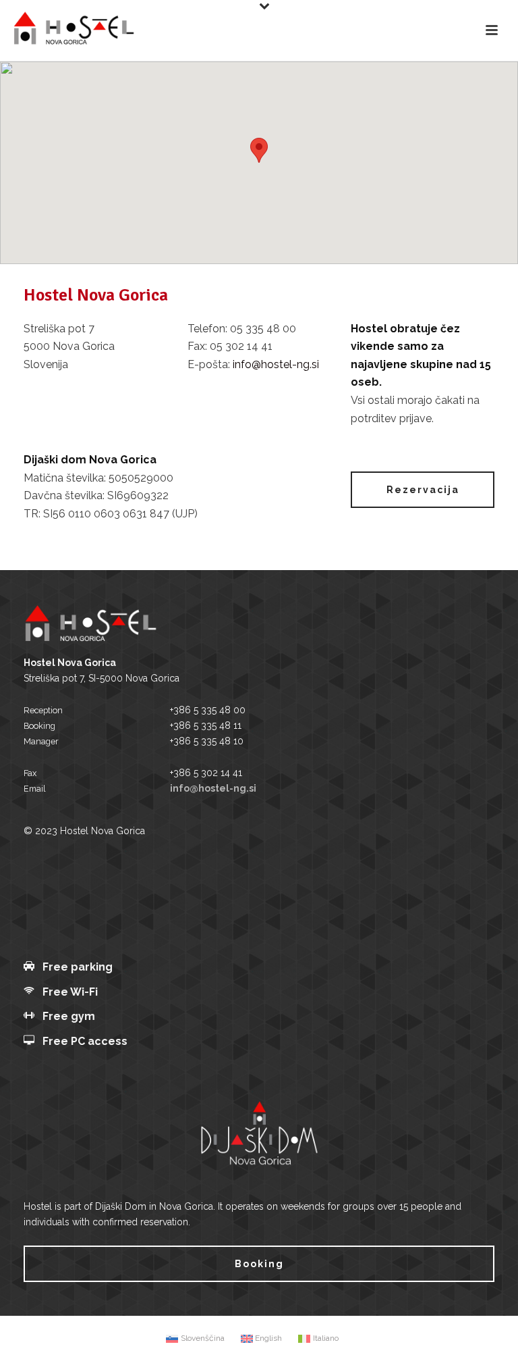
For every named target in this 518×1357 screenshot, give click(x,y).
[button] (259, 150)
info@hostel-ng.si (276, 364)
